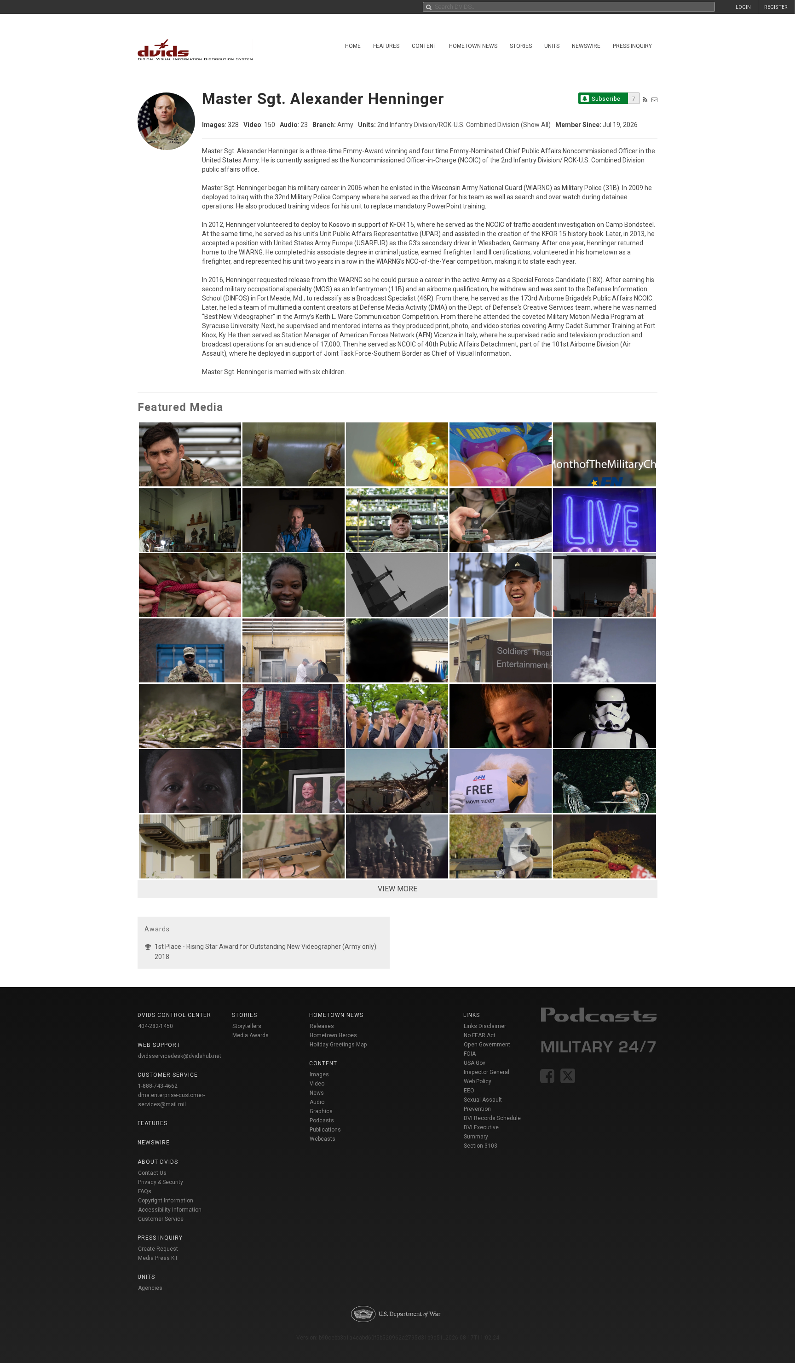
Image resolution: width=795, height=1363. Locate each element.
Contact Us (152, 1173)
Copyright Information (165, 1200)
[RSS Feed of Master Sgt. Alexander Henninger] (645, 99)
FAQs (144, 1191)
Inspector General (486, 1072)
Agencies (150, 1288)
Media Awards (250, 1035)
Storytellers (246, 1026)
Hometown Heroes (333, 1035)
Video (317, 1083)
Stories (521, 46)
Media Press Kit (158, 1258)
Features (386, 46)
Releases (322, 1026)
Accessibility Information (170, 1210)
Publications (325, 1129)
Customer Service (161, 1219)
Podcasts (322, 1120)
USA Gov (474, 1063)
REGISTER (776, 7)
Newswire (586, 46)
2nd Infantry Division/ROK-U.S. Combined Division (448, 124)
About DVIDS (158, 1162)
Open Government (487, 1044)
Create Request (158, 1249)
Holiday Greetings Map (338, 1044)
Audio (317, 1102)
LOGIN (743, 7)
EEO (469, 1090)
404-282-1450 (155, 1026)
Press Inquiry (632, 46)
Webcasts (322, 1139)
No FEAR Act (479, 1035)
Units (551, 46)
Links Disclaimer (485, 1026)
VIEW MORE (397, 888)
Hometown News (473, 46)
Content (424, 46)
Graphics (321, 1111)
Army (345, 124)
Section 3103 (480, 1146)
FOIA (470, 1054)
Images (319, 1074)
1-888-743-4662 (158, 1086)
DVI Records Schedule (492, 1118)
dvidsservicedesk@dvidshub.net (179, 1056)
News (317, 1093)
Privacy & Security (160, 1182)
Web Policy (477, 1081)
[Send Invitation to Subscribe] (654, 99)
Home (353, 46)
